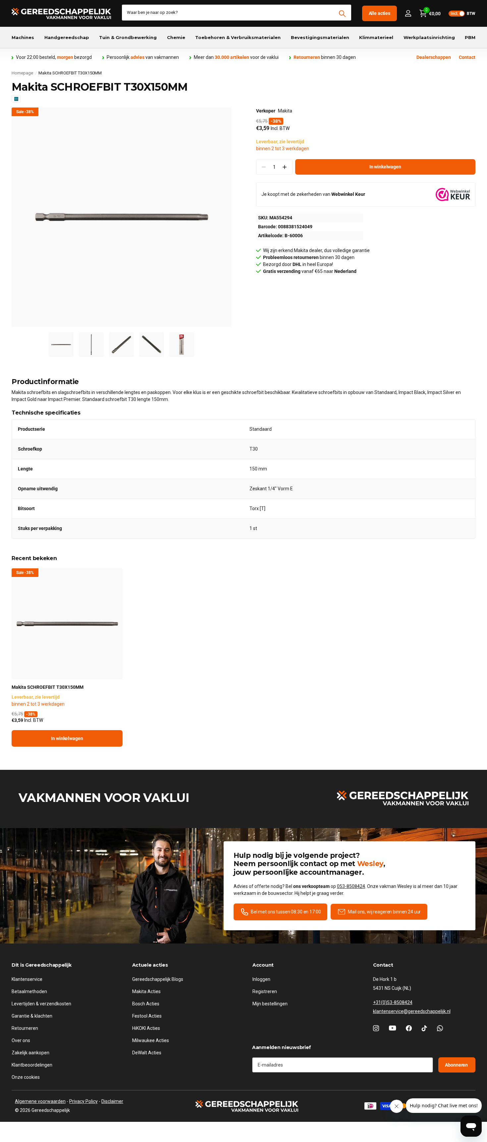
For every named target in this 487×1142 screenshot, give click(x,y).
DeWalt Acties (146, 1052)
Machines (23, 37)
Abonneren (457, 1065)
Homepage (22, 72)
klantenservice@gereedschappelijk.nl (412, 1011)
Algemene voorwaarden (40, 1101)
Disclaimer (112, 1101)
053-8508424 (351, 886)
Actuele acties (150, 965)
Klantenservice (27, 979)
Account (263, 965)
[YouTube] (392, 1028)
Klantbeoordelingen (32, 1065)
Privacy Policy (83, 1101)
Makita (285, 110)
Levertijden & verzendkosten (41, 1003)
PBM (470, 37)
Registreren (264, 991)
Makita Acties (146, 991)
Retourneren (25, 1028)
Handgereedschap (66, 37)
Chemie (176, 37)
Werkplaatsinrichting (429, 37)
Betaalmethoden (29, 991)
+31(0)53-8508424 (392, 1002)
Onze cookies (26, 1077)
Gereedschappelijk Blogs (157, 979)
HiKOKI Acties (146, 1028)
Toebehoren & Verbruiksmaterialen (238, 37)
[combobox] (237, 12)
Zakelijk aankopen (30, 1052)
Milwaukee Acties (150, 1040)
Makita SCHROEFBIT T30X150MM (47, 687)
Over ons (21, 1040)
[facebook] (409, 1028)
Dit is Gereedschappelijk (41, 965)
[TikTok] (424, 1028)
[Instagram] (376, 1028)
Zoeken (342, 13)
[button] (285, 167)
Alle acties (379, 13)
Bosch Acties (145, 1003)
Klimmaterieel (376, 37)
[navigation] (61, 344)
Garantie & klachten (32, 1016)
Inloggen (261, 979)
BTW (463, 13)
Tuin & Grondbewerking (128, 37)
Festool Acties (147, 1016)
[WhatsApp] (440, 1028)
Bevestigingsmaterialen (320, 37)
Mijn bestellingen (270, 1003)
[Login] (408, 13)
